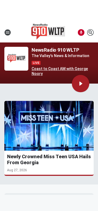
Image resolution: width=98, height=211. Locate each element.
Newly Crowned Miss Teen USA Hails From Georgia (49, 159)
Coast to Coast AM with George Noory (60, 71)
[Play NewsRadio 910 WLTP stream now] (16, 58)
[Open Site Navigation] (7, 32)
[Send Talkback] (81, 32)
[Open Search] (90, 32)
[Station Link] (48, 32)
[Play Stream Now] (80, 83)
